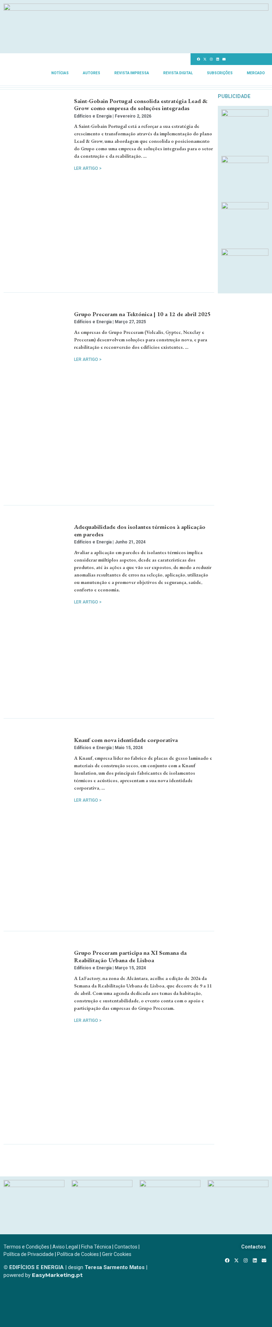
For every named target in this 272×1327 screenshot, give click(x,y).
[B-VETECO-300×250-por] (102, 1184)
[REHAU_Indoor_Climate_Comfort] (244, 160)
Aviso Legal (65, 1247)
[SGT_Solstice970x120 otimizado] (136, 8)
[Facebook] (198, 59)
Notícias (60, 73)
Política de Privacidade (29, 1254)
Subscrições (220, 73)
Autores (91, 73)
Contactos (125, 1247)
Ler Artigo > (88, 168)
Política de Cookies (78, 1254)
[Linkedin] (217, 59)
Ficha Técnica (96, 1247)
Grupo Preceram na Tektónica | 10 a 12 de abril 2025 (142, 314)
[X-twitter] (205, 59)
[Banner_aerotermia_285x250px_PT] (244, 253)
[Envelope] (224, 59)
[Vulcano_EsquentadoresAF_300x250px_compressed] (244, 114)
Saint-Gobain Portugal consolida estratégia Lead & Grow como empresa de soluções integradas (141, 104)
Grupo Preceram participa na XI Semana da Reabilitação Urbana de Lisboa (130, 956)
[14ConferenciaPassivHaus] (34, 1184)
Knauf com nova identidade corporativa (126, 740)
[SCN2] (238, 1184)
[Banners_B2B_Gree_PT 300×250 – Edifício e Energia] (244, 207)
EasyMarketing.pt (56, 1275)
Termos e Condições (26, 1247)
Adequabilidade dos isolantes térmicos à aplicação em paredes (139, 530)
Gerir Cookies (116, 1254)
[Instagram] (211, 59)
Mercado (256, 73)
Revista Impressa (131, 73)
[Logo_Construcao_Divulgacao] (170, 1184)
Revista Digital (178, 73)
